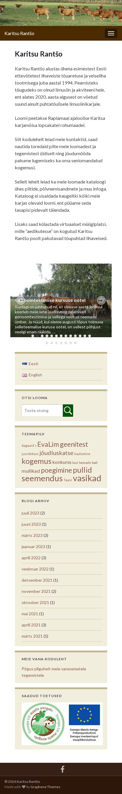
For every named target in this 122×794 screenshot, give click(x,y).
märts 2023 (32, 535)
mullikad (31, 471)
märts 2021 (32, 635)
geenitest (74, 444)
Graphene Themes (45, 787)
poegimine (56, 470)
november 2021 (36, 591)
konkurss (61, 462)
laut (75, 462)
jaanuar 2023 (33, 546)
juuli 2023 (30, 512)
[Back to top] (108, 780)
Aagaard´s (29, 445)
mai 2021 (30, 613)
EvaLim (48, 444)
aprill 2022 (31, 557)
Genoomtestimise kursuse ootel (50, 300)
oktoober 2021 (35, 602)
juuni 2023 (31, 524)
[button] (20, 300)
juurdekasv (30, 454)
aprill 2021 (31, 624)
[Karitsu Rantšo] (62, 768)
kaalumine (82, 454)
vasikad (87, 478)
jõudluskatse (56, 452)
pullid (82, 469)
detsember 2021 (37, 580)
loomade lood (88, 462)
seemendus (42, 478)
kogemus (37, 460)
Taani (68, 480)
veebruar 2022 (35, 568)
